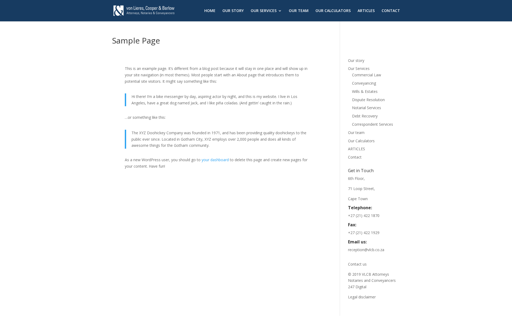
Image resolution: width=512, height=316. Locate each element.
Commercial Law (366, 74)
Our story (356, 60)
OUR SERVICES (264, 11)
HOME (209, 11)
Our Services (359, 68)
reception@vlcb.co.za (366, 249)
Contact (355, 157)
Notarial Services (366, 107)
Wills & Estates (365, 91)
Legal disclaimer (362, 296)
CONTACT (391, 11)
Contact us (357, 264)
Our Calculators (361, 140)
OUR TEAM (299, 11)
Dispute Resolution (368, 99)
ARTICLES (366, 11)
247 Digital (357, 286)
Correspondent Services (372, 124)
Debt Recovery (365, 115)
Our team (356, 132)
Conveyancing (364, 83)
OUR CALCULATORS (333, 11)
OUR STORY (233, 11)
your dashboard (215, 159)
